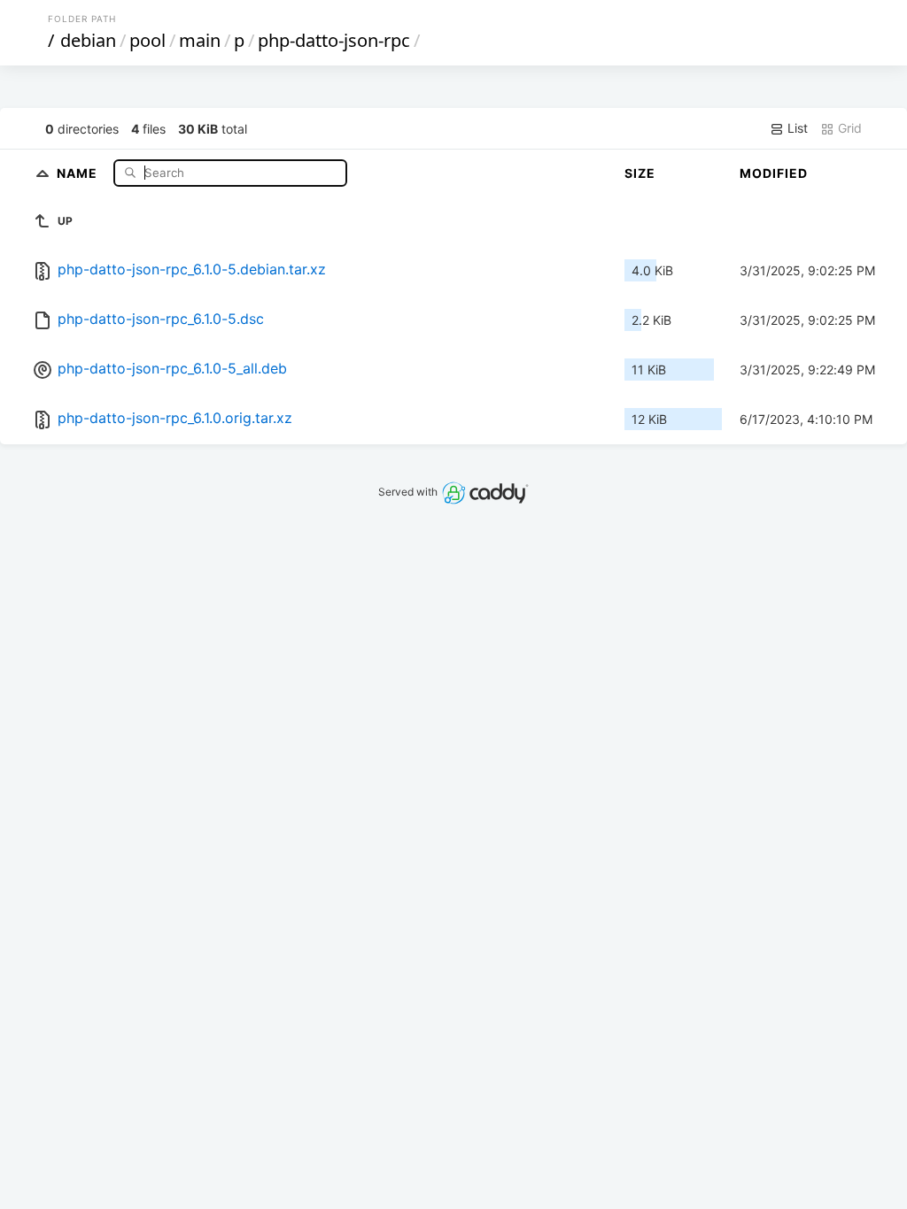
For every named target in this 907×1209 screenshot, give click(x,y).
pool (147, 40)
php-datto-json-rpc (334, 40)
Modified (774, 173)
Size (639, 173)
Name (79, 172)
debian (88, 40)
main (200, 40)
